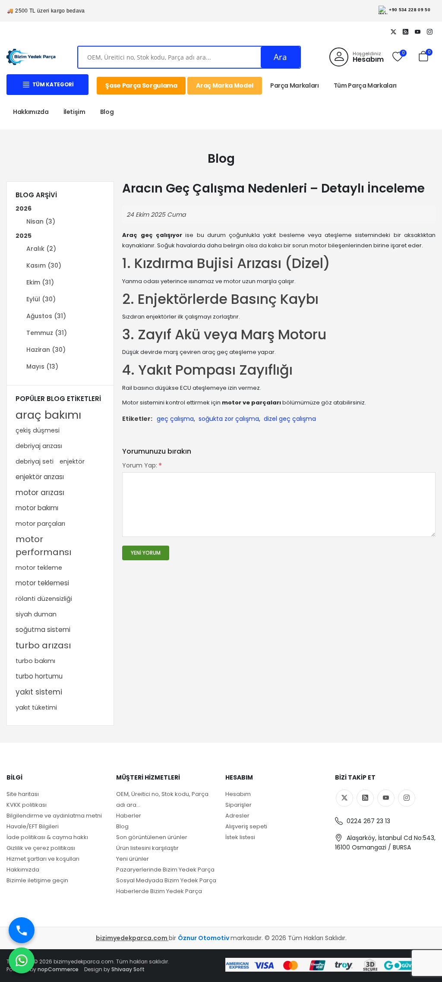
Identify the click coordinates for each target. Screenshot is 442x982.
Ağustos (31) (46, 316)
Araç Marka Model (224, 85)
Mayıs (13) (42, 366)
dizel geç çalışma (290, 418)
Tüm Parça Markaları (365, 85)
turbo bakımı (35, 661)
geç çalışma (175, 418)
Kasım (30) (43, 265)
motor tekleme (39, 567)
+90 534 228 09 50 (409, 9)
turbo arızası (43, 645)
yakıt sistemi (39, 692)
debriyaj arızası (39, 446)
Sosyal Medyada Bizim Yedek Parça (166, 880)
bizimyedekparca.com (132, 938)
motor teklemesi (42, 582)
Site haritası (22, 794)
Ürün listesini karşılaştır (147, 848)
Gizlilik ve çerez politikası (40, 848)
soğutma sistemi (43, 629)
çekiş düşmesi (38, 430)
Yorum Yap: (139, 465)
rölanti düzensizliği (44, 598)
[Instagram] (429, 31)
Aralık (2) (41, 248)
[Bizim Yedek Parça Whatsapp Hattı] (22, 960)
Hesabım (238, 794)
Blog (107, 111)
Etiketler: (137, 418)
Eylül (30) (41, 299)
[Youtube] (417, 31)
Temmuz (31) (46, 332)
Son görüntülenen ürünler (151, 837)
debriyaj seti (35, 461)
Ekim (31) (40, 282)
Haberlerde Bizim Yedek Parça (159, 891)
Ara (280, 57)
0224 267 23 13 (367, 821)
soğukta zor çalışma (229, 418)
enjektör (72, 461)
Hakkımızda (31, 111)
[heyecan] (393, 31)
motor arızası (40, 492)
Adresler (237, 815)
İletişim (74, 111)
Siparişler (238, 805)
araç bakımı (48, 414)
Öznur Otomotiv (204, 938)
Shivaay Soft (128, 969)
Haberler (128, 815)
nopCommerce (58, 969)
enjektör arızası (40, 476)
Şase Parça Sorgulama (141, 85)
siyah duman (36, 614)
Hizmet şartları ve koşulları (42, 859)
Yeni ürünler (132, 859)
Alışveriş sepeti (246, 826)
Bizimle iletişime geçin (37, 880)
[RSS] (405, 31)
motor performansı (43, 545)
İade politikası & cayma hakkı (47, 837)
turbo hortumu (39, 676)
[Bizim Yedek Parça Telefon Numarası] (22, 930)
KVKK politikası (26, 805)
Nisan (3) (40, 221)
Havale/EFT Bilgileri (32, 826)
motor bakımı (37, 507)
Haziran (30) (46, 349)
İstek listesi (240, 837)
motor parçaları (40, 523)
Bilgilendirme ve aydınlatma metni (54, 815)
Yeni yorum (146, 552)
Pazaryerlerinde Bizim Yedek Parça (165, 869)
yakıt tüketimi (36, 707)
